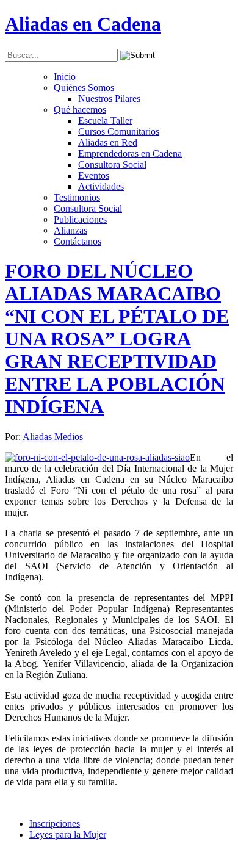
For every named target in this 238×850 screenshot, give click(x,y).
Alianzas (70, 230)
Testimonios (77, 197)
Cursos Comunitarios (118, 131)
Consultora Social (112, 164)
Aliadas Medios (53, 436)
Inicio (65, 76)
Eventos (93, 175)
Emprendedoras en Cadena (130, 153)
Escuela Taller (105, 120)
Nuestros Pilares (109, 98)
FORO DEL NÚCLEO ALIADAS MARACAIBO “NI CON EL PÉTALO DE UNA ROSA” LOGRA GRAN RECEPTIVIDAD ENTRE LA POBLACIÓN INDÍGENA (117, 338)
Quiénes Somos (84, 87)
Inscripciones (54, 823)
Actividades (101, 186)
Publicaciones (80, 219)
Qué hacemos (80, 109)
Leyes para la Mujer (67, 834)
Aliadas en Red (107, 142)
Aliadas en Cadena (83, 24)
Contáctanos (77, 241)
